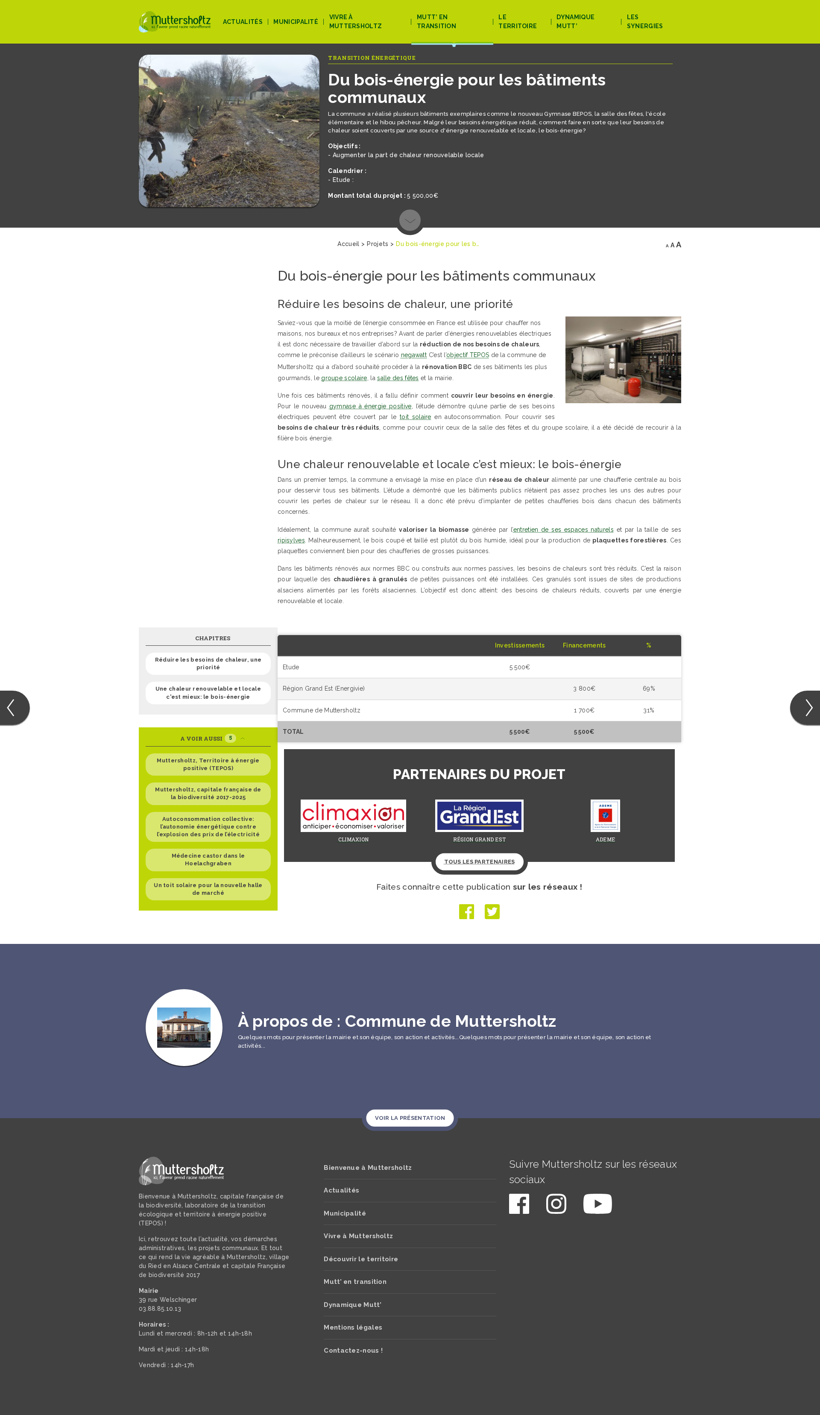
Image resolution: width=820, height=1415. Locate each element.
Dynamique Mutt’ (575, 21)
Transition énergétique (372, 58)
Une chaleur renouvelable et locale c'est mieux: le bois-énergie (208, 693)
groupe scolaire (344, 378)
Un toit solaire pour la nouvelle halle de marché (208, 889)
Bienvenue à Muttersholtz (368, 1168)
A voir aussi (206, 738)
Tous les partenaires (479, 861)
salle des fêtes (398, 378)
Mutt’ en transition (436, 21)
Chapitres (212, 638)
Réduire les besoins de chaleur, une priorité (208, 663)
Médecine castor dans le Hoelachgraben (208, 860)
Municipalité (295, 21)
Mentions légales (353, 1327)
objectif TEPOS (467, 355)
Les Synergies (645, 21)
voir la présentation (410, 1118)
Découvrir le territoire (361, 1259)
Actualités (243, 21)
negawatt (413, 355)
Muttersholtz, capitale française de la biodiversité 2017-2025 (208, 793)
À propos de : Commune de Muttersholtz (397, 1021)
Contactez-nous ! (353, 1350)
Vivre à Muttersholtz (355, 21)
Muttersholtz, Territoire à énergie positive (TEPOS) (208, 764)
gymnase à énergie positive (370, 406)
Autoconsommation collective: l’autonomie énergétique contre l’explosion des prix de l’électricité (208, 827)
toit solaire (415, 416)
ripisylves (291, 540)
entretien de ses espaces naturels (563, 529)
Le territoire (517, 21)
